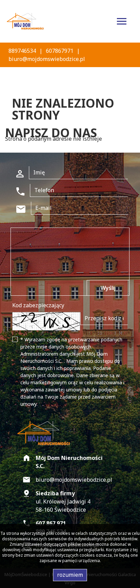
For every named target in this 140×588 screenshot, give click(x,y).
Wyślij (108, 288)
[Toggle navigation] (121, 22)
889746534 (22, 51)
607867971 (59, 51)
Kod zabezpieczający (38, 305)
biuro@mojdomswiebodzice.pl (46, 59)
